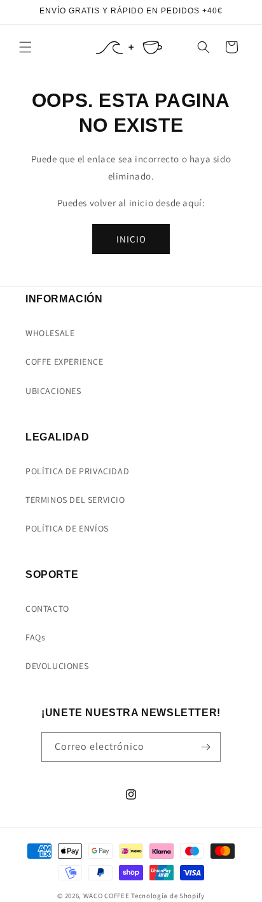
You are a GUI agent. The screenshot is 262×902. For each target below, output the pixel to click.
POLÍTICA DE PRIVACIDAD (77, 471)
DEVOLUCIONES (56, 666)
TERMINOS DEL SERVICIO (75, 499)
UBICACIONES (53, 391)
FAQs (35, 637)
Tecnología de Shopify (168, 895)
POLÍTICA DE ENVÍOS (67, 528)
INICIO (131, 239)
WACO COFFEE (106, 895)
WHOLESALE (49, 333)
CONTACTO (47, 608)
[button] (25, 47)
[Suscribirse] (206, 747)
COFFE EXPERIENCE (64, 361)
